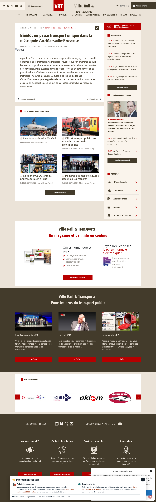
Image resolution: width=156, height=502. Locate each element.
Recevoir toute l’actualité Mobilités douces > (124, 26)
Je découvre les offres (77, 277)
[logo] (34, 398)
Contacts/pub (37, 6)
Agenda (117, 207)
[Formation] (136, 190)
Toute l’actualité (122, 87)
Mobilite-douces (36, 28)
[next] (138, 397)
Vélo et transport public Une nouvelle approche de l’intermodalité (79, 141)
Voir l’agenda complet (122, 160)
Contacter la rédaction (62, 474)
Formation (118, 191)
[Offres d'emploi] (136, 182)
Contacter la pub (30, 474)
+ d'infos (34, 359)
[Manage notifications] (150, 497)
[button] (151, 471)
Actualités (23, 28)
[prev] (17, 397)
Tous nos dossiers (60, 192)
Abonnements (141, 6)
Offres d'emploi (120, 182)
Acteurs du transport (122, 216)
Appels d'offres (120, 199)
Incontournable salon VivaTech (40, 138)
